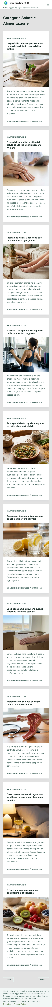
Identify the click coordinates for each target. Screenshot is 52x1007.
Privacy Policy (20, 1004)
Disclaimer (7, 1004)
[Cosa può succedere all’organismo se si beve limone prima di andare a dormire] (26, 821)
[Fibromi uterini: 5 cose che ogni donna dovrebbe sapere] (26, 725)
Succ (42, 980)
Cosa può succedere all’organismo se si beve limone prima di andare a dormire (25, 797)
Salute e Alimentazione (16, 38)
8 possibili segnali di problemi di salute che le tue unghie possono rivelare (24, 145)
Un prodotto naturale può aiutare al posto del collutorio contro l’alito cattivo (25, 46)
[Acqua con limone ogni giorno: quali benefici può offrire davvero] (26, 540)
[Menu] (48, 5)
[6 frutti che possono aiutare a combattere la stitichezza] (26, 914)
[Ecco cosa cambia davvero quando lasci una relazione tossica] (26, 632)
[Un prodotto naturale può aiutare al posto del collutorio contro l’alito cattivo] (26, 70)
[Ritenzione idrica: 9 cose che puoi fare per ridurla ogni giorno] (26, 261)
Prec (9, 980)
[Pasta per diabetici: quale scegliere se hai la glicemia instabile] (26, 447)
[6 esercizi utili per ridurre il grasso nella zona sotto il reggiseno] (26, 354)
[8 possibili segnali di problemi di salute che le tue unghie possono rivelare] (26, 169)
